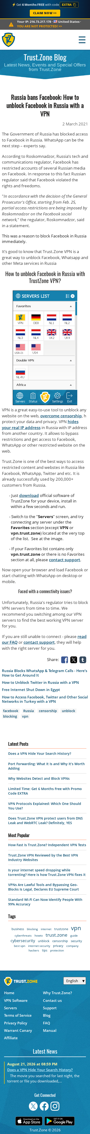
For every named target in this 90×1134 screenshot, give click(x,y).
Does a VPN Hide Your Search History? (39, 753)
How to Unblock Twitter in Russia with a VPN (40, 682)
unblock (68, 711)
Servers (10, 1007)
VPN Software (16, 1000)
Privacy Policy (15, 1023)
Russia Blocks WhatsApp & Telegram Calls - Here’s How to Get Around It (44, 673)
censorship (48, 711)
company (72, 946)
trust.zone (56, 935)
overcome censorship (61, 416)
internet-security (39, 946)
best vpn (19, 946)
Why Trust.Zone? (57, 992)
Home (9, 992)
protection (57, 950)
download (29, 495)
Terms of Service (18, 1015)
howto (39, 935)
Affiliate (11, 1037)
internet (46, 929)
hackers (34, 950)
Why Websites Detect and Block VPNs (39, 778)
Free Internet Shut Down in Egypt (31, 689)
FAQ (46, 1023)
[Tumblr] (83, 659)
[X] (74, 659)
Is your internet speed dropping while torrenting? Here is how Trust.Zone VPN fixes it (47, 872)
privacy (58, 946)
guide (74, 935)
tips (44, 950)
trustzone (61, 929)
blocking (10, 716)
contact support (64, 559)
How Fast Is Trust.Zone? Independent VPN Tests (47, 845)
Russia (28, 711)
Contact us (52, 1000)
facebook (10, 711)
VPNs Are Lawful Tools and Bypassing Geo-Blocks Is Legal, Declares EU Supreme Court (43, 887)
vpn (25, 716)
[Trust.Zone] (9, 40)
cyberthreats (23, 935)
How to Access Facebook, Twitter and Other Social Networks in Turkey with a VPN (45, 699)
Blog (46, 1015)
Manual (49, 1030)
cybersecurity (23, 940)
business (18, 929)
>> (39, 26)
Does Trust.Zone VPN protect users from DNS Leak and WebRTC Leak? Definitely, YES (45, 820)
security (76, 941)
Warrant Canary (18, 1030)
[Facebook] (65, 659)
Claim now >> (45, 13)
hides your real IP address (40, 424)
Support (50, 1007)
